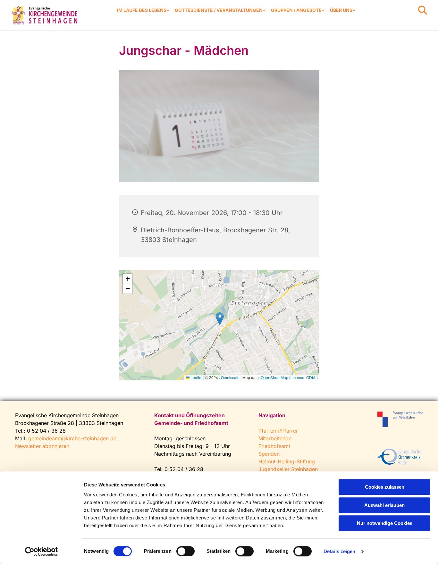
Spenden (269, 454)
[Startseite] (45, 15)
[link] (143, 10)
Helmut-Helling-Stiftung (286, 461)
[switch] (185, 551)
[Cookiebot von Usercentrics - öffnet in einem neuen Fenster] (41, 551)
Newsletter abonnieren (42, 446)
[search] (422, 10)
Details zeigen (339, 551)
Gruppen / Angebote (296, 10)
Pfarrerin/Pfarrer (278, 430)
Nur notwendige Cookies (384, 523)
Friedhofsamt (274, 446)
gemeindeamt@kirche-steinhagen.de (72, 438)
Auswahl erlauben (384, 505)
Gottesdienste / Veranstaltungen (219, 10)
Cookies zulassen (384, 487)
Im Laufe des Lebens (141, 10)
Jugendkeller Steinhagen (288, 469)
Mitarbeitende (274, 438)
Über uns (341, 10)
